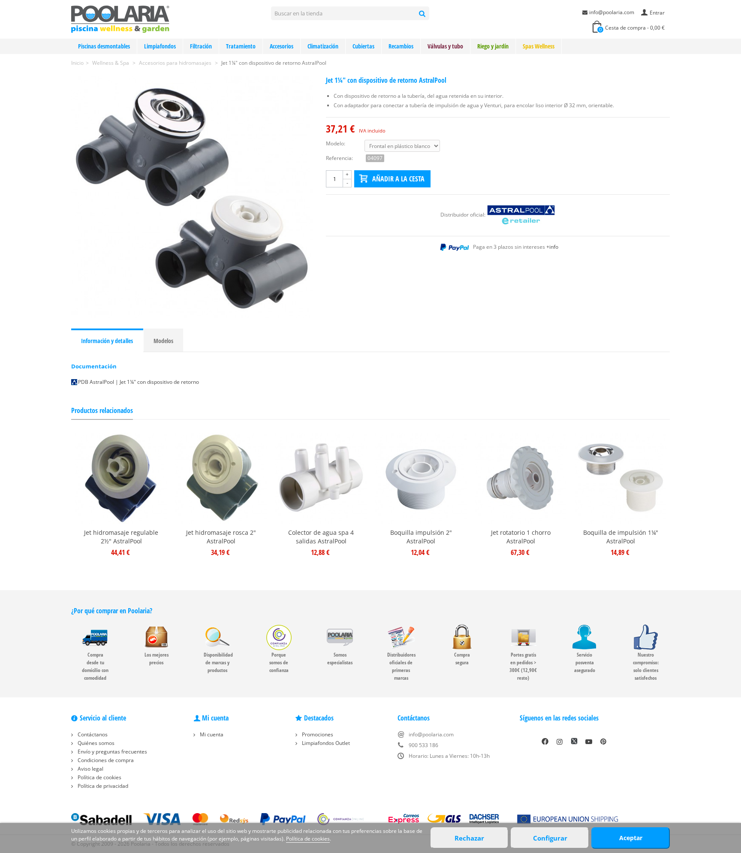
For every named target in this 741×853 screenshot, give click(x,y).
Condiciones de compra (105, 760)
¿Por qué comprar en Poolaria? (111, 610)
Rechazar (469, 838)
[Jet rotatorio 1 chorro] (520, 478)
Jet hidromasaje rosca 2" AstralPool (221, 537)
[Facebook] (545, 741)
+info (552, 246)
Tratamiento (241, 46)
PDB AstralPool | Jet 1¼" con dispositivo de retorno (138, 382)
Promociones (317, 734)
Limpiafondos (160, 46)
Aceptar (630, 838)
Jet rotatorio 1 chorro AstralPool (521, 537)
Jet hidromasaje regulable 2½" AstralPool (121, 537)
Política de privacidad (102, 786)
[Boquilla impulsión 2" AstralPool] (421, 478)
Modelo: (335, 143)
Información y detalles (107, 341)
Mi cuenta (211, 734)
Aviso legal (89, 768)
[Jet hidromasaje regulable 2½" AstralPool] (121, 478)
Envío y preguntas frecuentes (111, 751)
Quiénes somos (95, 743)
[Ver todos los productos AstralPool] (521, 214)
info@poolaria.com (611, 12)
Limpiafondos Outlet (325, 743)
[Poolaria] (120, 18)
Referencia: (339, 158)
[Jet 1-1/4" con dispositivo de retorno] (192, 197)
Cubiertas (363, 46)
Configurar (550, 838)
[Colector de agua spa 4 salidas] (321, 478)
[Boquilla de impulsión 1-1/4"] (620, 478)
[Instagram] (559, 741)
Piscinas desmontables (104, 46)
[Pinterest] (603, 741)
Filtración (201, 46)
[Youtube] (588, 741)
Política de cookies (98, 777)
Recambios (401, 46)
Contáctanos (92, 734)
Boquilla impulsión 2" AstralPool (421, 537)
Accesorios (281, 46)
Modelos (163, 341)
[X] (574, 741)
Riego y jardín (493, 46)
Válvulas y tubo (445, 46)
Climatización (322, 46)
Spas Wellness (538, 46)
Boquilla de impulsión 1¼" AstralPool (620, 537)
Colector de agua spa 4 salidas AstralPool (321, 537)
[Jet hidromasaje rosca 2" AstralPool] (221, 478)
